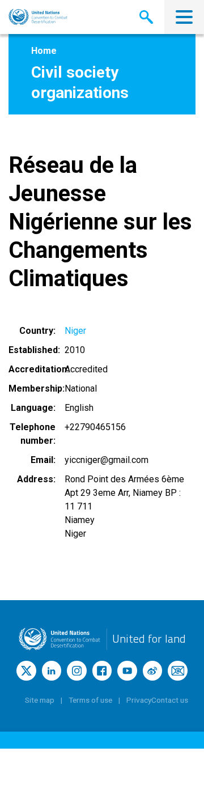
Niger (75, 330)
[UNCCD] (37, 17)
